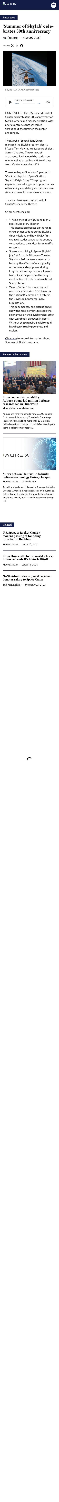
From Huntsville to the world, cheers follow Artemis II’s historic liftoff (28, 557)
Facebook (21, 45)
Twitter (12, 45)
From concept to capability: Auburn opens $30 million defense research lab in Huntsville (26, 401)
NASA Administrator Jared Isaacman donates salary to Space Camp (27, 578)
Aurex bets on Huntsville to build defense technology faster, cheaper (27, 475)
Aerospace (9, 17)
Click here (11, 338)
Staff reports (10, 37)
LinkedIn (17, 45)
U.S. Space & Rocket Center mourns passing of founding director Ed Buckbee (21, 536)
